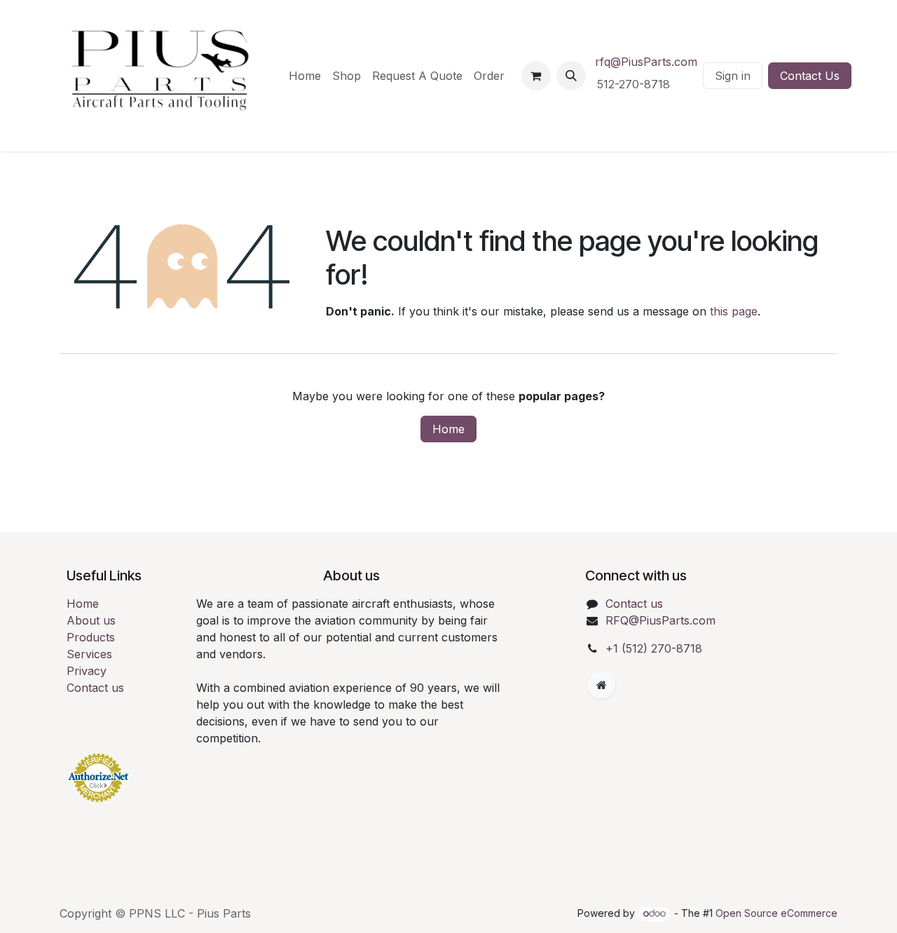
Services (89, 654)
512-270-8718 (635, 84)
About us (91, 620)
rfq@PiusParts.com (646, 62)
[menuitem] (305, 76)
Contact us (95, 688)
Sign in (733, 76)
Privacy (87, 671)
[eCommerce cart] (536, 75)
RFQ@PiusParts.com (660, 620)
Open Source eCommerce (776, 913)
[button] (571, 75)
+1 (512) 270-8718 (653, 648)
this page (734, 311)
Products (91, 637)
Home (448, 429)
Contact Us (810, 76)
